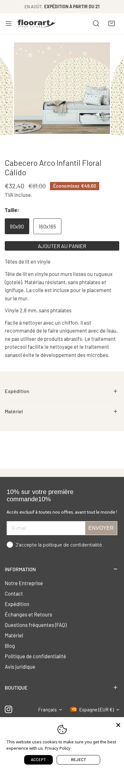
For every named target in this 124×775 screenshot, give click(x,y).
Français (47, 709)
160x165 (47, 226)
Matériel (14, 635)
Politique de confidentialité (35, 656)
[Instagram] (8, 709)
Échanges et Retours (28, 614)
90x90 (17, 226)
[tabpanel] (62, 391)
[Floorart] (37, 23)
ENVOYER (101, 528)
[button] (111, 23)
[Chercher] (96, 23)
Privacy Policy (58, 748)
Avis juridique (20, 666)
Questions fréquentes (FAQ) (35, 625)
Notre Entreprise (24, 583)
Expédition (17, 604)
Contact (14, 593)
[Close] (118, 724)
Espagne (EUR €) (96, 709)
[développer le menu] (8, 23)
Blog (10, 645)
